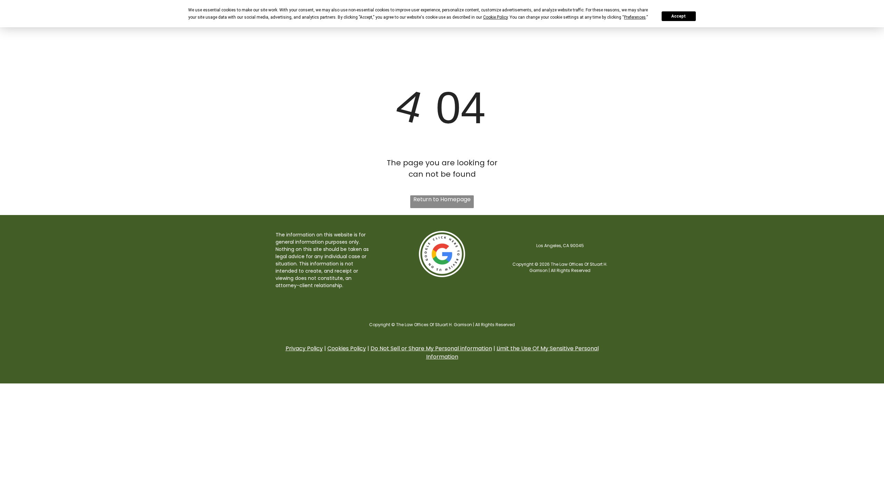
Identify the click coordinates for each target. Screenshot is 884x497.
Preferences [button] (635, 17)
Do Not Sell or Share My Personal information (431, 348)
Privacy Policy (304, 348)
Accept (678, 16)
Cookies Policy (346, 348)
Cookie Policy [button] (495, 17)
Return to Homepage (442, 199)
